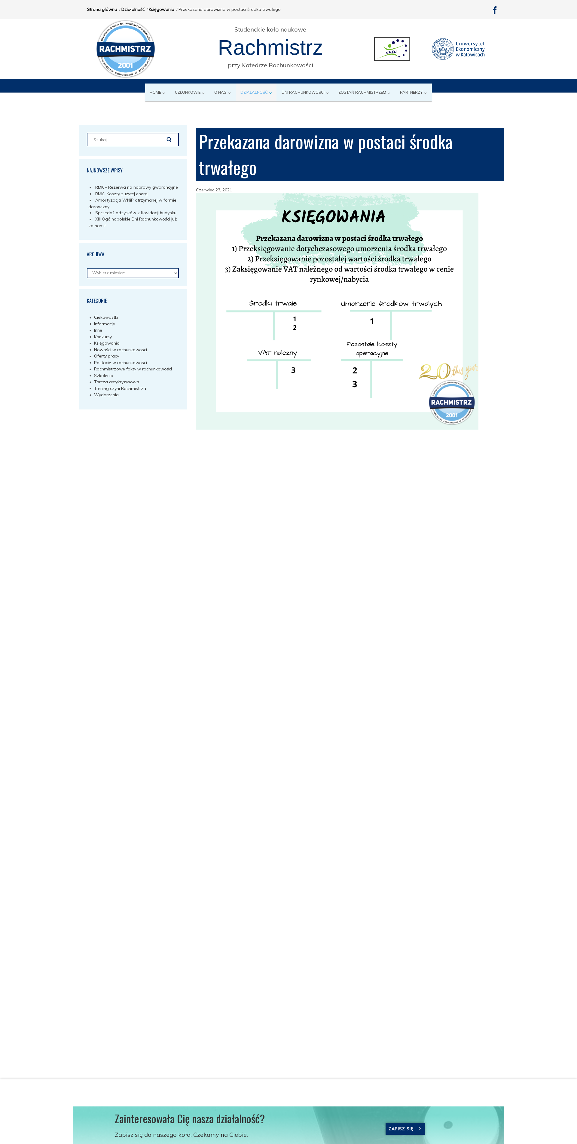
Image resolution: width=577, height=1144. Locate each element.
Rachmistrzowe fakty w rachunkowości (133, 369)
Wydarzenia (106, 394)
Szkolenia (103, 375)
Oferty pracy (106, 356)
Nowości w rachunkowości (120, 349)
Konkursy (103, 336)
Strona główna (102, 9)
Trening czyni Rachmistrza (120, 388)
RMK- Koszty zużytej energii (122, 193)
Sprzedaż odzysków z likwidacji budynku (135, 212)
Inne (98, 330)
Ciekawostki (106, 317)
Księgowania (161, 9)
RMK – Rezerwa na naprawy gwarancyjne (136, 187)
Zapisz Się (401, 1128)
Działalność (133, 9)
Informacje (104, 324)
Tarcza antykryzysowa (116, 382)
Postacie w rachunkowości (120, 362)
